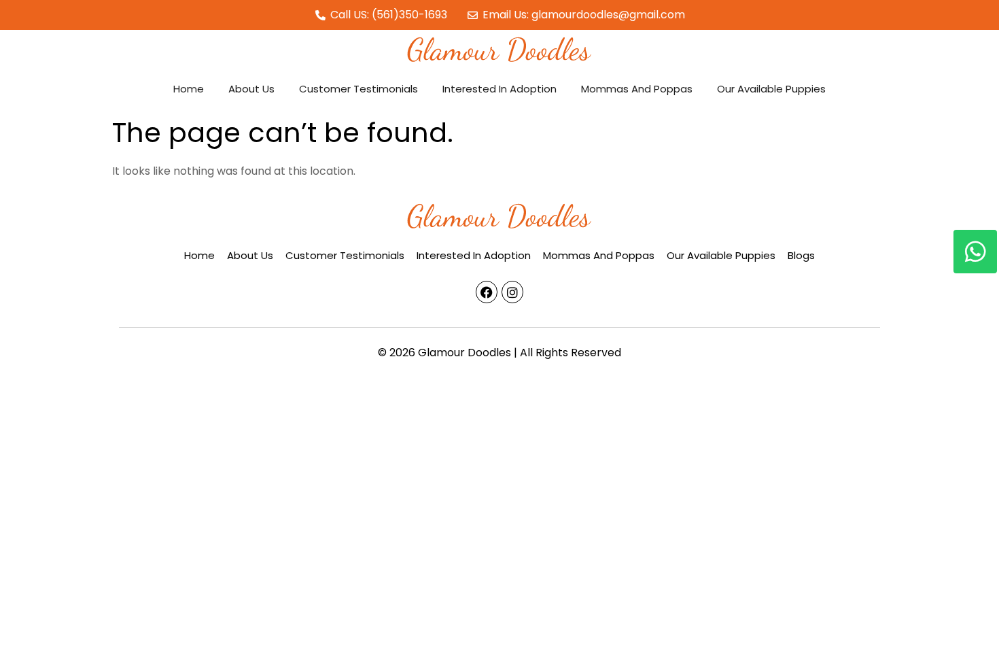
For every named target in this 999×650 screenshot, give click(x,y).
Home (188, 89)
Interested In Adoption (499, 89)
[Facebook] (486, 292)
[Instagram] (512, 292)
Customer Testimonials (358, 89)
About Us (251, 89)
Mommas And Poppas (637, 89)
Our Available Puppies (771, 89)
